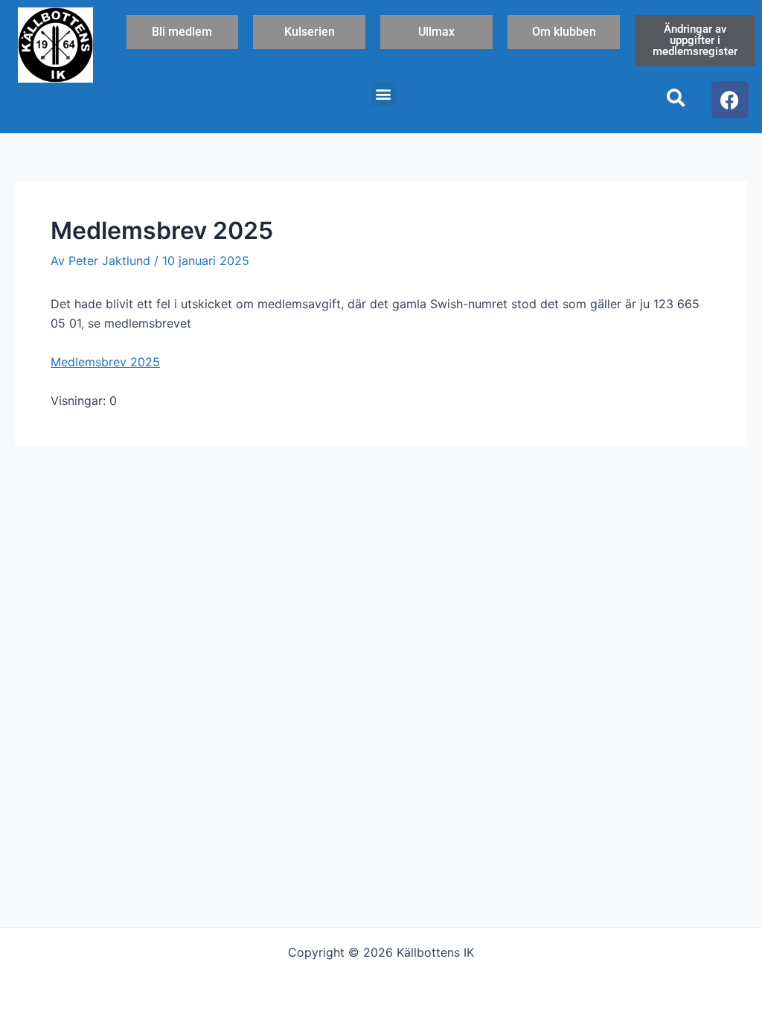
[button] (383, 93)
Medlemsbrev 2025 (105, 361)
